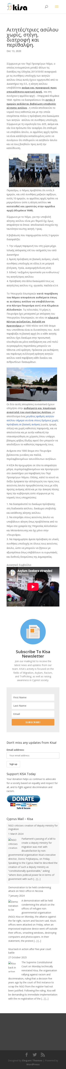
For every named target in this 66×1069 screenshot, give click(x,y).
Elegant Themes (32, 1060)
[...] (38, 879)
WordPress (33, 1064)
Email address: (15, 749)
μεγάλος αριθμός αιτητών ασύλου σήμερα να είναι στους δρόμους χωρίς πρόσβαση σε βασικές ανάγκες (32, 420)
